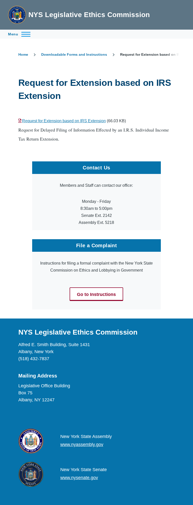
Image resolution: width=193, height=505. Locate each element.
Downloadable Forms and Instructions (74, 54)
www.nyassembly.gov (81, 444)
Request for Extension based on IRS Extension (64, 121)
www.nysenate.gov (79, 477)
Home (23, 54)
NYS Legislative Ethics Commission (89, 15)
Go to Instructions (96, 294)
